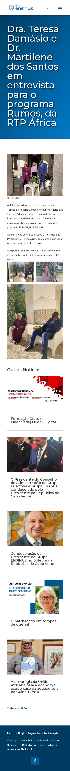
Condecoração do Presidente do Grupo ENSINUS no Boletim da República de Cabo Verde (33, 559)
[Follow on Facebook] (35, 761)
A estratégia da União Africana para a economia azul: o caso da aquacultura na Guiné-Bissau (35, 687)
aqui (57, 740)
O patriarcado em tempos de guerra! (33, 623)
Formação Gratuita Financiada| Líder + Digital (33, 420)
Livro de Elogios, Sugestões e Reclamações (33, 733)
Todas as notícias (17, 708)
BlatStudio (29, 744)
